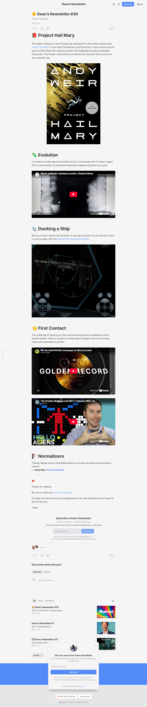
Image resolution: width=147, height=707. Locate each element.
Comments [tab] (37, 572)
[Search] (113, 4)
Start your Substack (67, 696)
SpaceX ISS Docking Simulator (73, 239)
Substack (62, 702)
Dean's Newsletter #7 (43, 623)
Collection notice (90, 691)
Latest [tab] (40, 601)
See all (36, 655)
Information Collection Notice (73, 680)
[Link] (28, 35)
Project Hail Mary (40, 47)
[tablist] (42, 572)
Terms (80, 691)
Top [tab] (34, 601)
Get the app (84, 696)
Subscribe (128, 4)
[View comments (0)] (42, 28)
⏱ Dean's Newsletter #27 (45, 639)
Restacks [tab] (47, 572)
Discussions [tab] (49, 601)
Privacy (73, 691)
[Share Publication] (118, 4)
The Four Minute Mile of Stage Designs (47, 610)
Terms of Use (84, 677)
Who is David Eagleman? (41, 626)
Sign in (140, 4)
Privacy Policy (90, 680)
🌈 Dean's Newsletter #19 (45, 607)
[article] (73, 612)
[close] (95, 645)
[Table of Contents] (2, 353)
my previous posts (62, 492)
